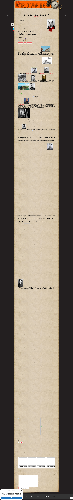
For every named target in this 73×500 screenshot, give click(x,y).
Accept (12, 497)
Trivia (52, 10)
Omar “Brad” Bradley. (21, 104)
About (32, 10)
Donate (38, 10)
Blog (26, 10)
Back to (13, 25)
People (20, 10)
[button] (21, 490)
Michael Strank (28, 73)
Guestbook (45, 10)
